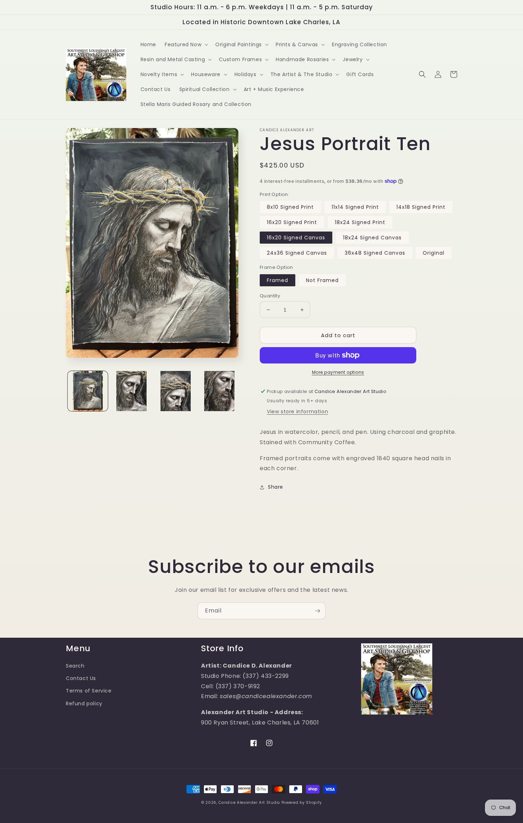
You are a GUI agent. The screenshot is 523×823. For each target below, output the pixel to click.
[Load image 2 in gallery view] (131, 391)
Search (75, 665)
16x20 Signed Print (292, 222)
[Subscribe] (317, 610)
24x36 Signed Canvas (297, 252)
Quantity (270, 295)
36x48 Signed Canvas (375, 252)
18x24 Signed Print (360, 222)
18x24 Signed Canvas (372, 237)
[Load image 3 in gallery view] (175, 391)
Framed (277, 280)
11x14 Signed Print (355, 207)
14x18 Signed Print (420, 207)
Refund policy (84, 703)
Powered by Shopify (301, 802)
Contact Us (81, 678)
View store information (297, 411)
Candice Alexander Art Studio (249, 802)
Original (433, 252)
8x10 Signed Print (290, 207)
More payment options (338, 372)
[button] (185, 44)
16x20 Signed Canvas (296, 237)
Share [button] (275, 486)
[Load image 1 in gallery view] (88, 391)
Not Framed (322, 280)
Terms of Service (89, 690)
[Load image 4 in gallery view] (219, 391)
